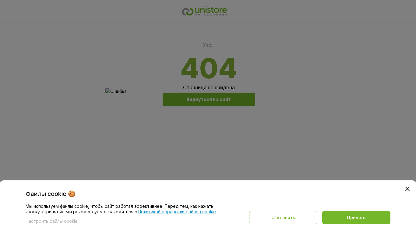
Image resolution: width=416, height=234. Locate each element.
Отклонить (283, 217)
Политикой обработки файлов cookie (177, 211)
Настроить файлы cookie (52, 221)
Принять (356, 217)
